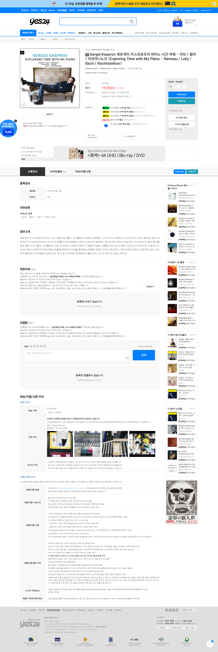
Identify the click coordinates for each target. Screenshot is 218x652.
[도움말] (96, 93)
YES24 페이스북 (170, 610)
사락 (89, 33)
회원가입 (166, 10)
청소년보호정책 (68, 610)
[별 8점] (40, 346)
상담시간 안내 (190, 627)
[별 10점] (44, 346)
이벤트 (55, 33)
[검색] (131, 21)
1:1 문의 (81, 488)
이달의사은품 (164, 33)
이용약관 (41, 610)
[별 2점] (30, 346)
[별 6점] (37, 346)
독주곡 (55, 39)
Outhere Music (106, 68)
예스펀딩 (97, 33)
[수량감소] (175, 87)
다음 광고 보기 (197, 25)
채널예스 (82, 33)
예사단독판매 (151, 33)
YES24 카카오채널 (166, 610)
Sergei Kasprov (91, 68)
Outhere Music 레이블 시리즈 (102, 50)
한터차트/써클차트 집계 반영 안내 (67, 126)
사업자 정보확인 (100, 627)
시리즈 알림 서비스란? (184, 129)
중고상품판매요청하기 (91, 136)
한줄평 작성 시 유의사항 (153, 346)
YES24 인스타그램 (177, 610)
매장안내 (71, 33)
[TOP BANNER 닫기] (214, 3)
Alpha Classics (119, 68)
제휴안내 (100, 610)
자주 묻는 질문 (176, 627)
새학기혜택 (139, 33)
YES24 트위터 (173, 610)
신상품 (48, 33)
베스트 (41, 33)
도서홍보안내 (81, 610)
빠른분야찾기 (28, 32)
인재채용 (32, 610)
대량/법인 (194, 33)
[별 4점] (34, 346)
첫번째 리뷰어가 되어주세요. (96, 73)
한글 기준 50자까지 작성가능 (38, 353)
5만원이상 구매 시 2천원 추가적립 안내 (130, 96)
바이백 (63, 33)
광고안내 (91, 610)
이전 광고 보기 (194, 25)
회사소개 (23, 610)
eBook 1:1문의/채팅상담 (184, 623)
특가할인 (175, 33)
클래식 (43, 39)
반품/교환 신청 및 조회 (68, 488)
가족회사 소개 (189, 610)
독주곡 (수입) (70, 39)
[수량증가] (187, 87)
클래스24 (106, 33)
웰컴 (23, 39)
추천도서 (184, 33)
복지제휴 (109, 610)
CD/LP (31, 39)
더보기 (191, 185)
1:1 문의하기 (163, 627)
